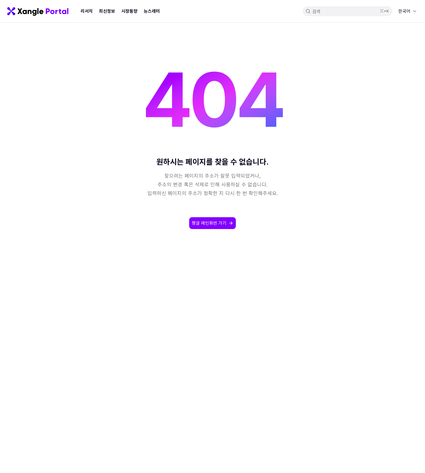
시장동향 (129, 11)
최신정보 (107, 11)
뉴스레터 (152, 11)
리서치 (87, 11)
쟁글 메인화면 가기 (209, 223)
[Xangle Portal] (38, 11)
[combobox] (407, 11)
